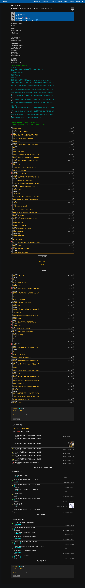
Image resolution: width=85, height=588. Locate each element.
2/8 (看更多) (19, 20)
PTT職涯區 (13, 5)
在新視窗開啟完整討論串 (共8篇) (43, 467)
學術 (18, 408)
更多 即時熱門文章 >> (42, 561)
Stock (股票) (18, 5)
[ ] (16, 476)
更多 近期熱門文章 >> (42, 514)
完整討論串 (16, 428)
